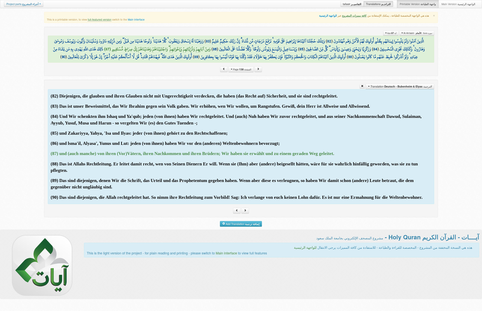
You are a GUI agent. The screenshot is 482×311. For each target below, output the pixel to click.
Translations (378, 4)
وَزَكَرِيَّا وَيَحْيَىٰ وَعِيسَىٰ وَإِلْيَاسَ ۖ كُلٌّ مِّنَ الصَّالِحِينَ (338, 49)
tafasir (352, 4)
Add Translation (242, 224)
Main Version (458, 4)
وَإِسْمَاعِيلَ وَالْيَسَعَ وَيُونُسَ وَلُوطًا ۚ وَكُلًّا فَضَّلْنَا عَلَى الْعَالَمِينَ (258, 49)
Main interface (136, 19)
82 (329, 41)
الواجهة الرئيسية (328, 15)
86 (215, 49)
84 (375, 49)
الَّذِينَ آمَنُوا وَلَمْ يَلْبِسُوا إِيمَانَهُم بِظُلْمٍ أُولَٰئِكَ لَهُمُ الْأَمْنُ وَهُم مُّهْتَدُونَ (379, 41)
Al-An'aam (417, 33)
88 (350, 57)
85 (301, 49)
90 (63, 57)
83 (208, 41)
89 (196, 57)
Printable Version (418, 4)
